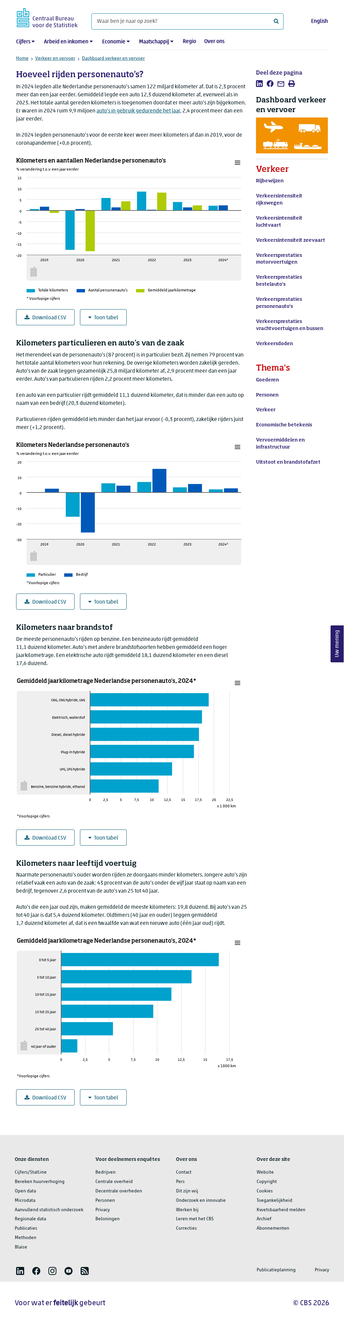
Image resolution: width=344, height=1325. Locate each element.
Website (265, 1172)
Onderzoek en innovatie (201, 1200)
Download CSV (49, 318)
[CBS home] (47, 16)
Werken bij (187, 1210)
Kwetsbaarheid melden (281, 1210)
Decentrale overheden (118, 1191)
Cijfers (23, 42)
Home (22, 58)
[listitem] (259, 84)
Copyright (267, 1182)
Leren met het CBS (195, 1219)
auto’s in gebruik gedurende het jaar (138, 111)
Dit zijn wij (187, 1191)
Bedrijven (105, 1172)
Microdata (25, 1200)
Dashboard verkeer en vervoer (113, 58)
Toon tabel (106, 318)
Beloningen (107, 1219)
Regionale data (30, 1219)
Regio (189, 41)
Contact (183, 1172)
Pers (180, 1182)
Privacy (102, 1210)
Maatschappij (154, 42)
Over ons (214, 41)
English (319, 21)
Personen (105, 1200)
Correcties (186, 1228)
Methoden (25, 1238)
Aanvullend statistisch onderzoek (49, 1210)
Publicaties (26, 1228)
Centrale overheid (114, 1182)
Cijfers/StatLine (31, 1172)
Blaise (21, 1247)
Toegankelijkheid (274, 1200)
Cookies (265, 1191)
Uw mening (337, 643)
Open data (25, 1191)
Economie (113, 42)
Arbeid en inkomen (66, 42)
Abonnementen (273, 1228)
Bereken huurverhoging (39, 1182)
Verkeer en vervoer (55, 58)
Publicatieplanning (276, 1270)
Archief (264, 1219)
